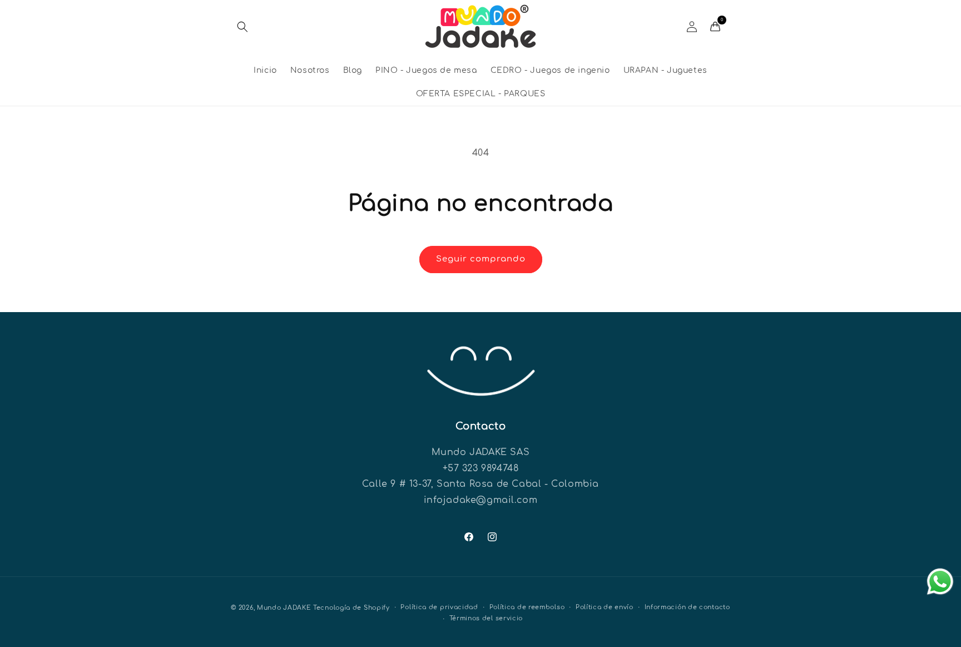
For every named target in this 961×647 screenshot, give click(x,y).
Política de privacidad (439, 607)
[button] (242, 26)
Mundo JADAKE (284, 607)
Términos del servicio (486, 618)
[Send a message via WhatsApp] (940, 581)
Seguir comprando (481, 259)
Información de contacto (687, 607)
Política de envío (604, 607)
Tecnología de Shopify (351, 607)
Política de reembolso (527, 607)
